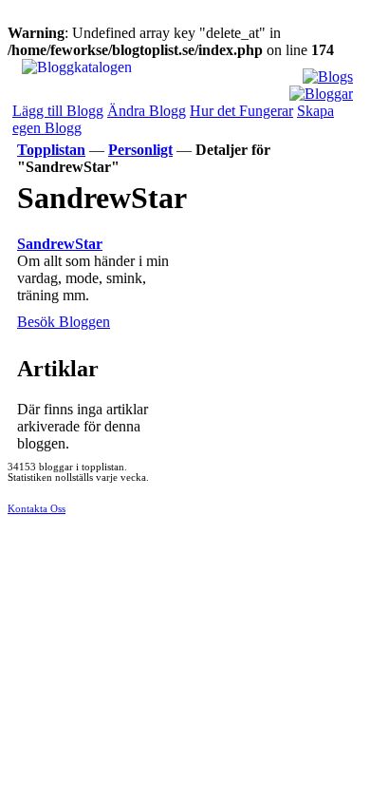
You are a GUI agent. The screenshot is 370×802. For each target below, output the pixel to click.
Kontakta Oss (36, 509)
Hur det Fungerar (241, 111)
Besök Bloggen (63, 322)
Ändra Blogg (146, 111)
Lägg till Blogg (57, 111)
